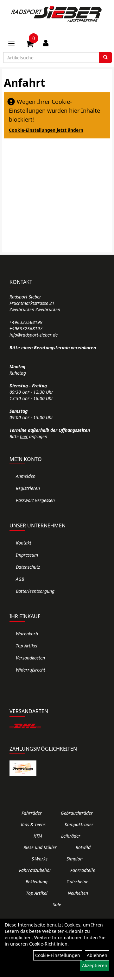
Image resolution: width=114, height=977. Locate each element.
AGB (20, 579)
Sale (57, 904)
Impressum (27, 555)
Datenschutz (28, 567)
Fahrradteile (82, 870)
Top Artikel (26, 646)
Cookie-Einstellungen (57, 955)
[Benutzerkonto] (46, 43)
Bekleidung (37, 882)
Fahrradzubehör (35, 870)
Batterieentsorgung (35, 591)
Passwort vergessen (35, 500)
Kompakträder (79, 824)
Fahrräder (32, 813)
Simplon (74, 859)
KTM (38, 836)
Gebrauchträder (77, 813)
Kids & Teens (33, 824)
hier (24, 436)
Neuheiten (78, 893)
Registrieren (28, 488)
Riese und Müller (40, 847)
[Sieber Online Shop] (57, 14)
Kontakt (23, 543)
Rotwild (83, 847)
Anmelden (25, 476)
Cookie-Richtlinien (48, 944)
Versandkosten (30, 658)
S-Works (40, 859)
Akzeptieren (94, 965)
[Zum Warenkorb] (30, 44)
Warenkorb (27, 634)
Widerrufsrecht (30, 670)
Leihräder (70, 836)
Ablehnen (97, 955)
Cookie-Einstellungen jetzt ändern (46, 130)
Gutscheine (77, 882)
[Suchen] (105, 57)
